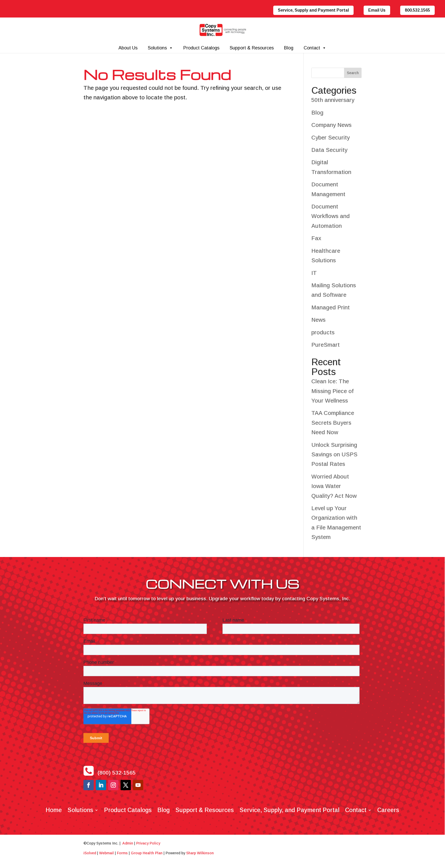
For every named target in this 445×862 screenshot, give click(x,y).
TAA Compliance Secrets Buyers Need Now (332, 423)
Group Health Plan (146, 853)
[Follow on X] (126, 785)
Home (54, 809)
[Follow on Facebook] (88, 785)
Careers (388, 809)
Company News (331, 125)
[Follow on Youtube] (138, 785)
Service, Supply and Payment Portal (313, 10)
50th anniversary (332, 100)
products (323, 332)
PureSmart (325, 345)
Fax (316, 238)
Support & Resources (252, 47)
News (318, 320)
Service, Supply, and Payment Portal (289, 809)
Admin (127, 843)
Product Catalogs (201, 47)
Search (353, 73)
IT (314, 273)
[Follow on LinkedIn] (101, 785)
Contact (312, 47)
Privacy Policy (148, 843)
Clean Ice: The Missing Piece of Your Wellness (332, 391)
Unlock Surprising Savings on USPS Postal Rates (334, 454)
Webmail (106, 853)
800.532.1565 (417, 10)
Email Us (377, 10)
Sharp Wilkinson (200, 853)
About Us (128, 47)
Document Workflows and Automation (330, 216)
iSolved (89, 853)
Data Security (329, 150)
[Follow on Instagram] (113, 785)
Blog (288, 47)
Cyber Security (330, 137)
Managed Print (330, 307)
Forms (122, 853)
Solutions (157, 47)
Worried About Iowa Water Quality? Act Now (334, 486)
